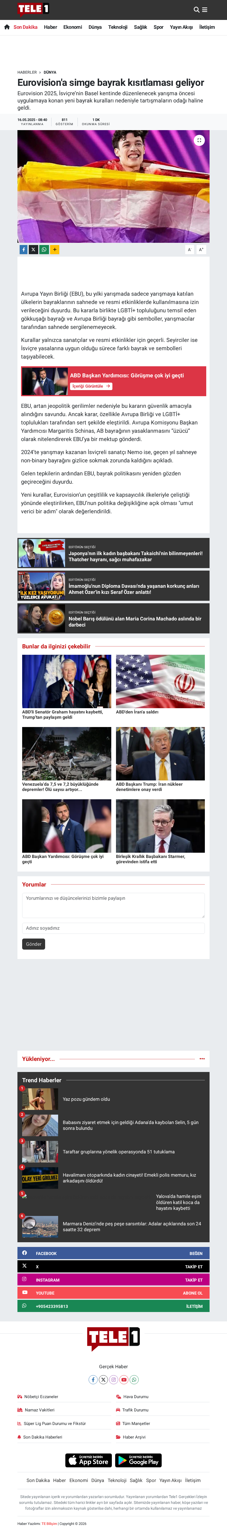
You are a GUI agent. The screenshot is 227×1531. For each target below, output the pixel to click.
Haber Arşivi (134, 1437)
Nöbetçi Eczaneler (41, 1396)
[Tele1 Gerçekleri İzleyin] (33, 10)
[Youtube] (123, 1379)
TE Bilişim (49, 1524)
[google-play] (138, 1460)
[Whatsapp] (134, 1379)
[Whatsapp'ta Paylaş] (44, 249)
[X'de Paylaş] (33, 249)
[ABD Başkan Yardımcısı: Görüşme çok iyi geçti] (66, 825)
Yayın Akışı (181, 27)
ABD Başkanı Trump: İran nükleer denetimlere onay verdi (149, 787)
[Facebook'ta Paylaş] (23, 249)
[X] (103, 1379)
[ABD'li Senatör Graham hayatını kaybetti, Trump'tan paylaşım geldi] (66, 681)
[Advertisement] (113, 1007)
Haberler (27, 72)
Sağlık (140, 27)
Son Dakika (25, 27)
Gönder (34, 944)
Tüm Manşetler (136, 1423)
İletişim (207, 27)
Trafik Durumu (135, 1410)
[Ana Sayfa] (6, 27)
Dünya (95, 27)
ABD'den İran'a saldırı (137, 712)
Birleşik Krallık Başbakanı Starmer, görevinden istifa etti (150, 859)
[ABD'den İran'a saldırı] (160, 681)
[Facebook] (93, 1379)
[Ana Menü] (204, 9)
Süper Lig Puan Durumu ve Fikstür (55, 1423)
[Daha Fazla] (54, 249)
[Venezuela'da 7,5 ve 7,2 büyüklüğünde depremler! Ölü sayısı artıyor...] (66, 753)
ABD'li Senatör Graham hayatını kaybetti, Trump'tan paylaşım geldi (62, 714)
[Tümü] (202, 1058)
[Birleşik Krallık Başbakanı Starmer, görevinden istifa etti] (160, 825)
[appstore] (88, 1460)
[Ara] (197, 9)
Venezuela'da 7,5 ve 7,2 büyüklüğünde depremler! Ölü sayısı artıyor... (60, 787)
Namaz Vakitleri (40, 1410)
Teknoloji (118, 27)
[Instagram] (113, 1379)
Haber (50, 27)
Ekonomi (72, 27)
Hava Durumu (135, 1396)
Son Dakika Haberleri (42, 1437)
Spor (159, 27)
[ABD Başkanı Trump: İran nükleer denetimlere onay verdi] (160, 753)
